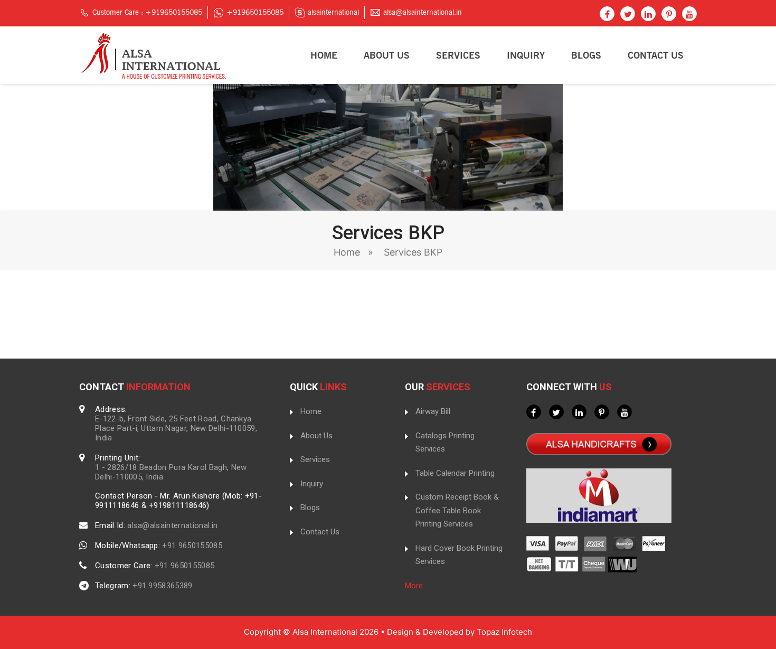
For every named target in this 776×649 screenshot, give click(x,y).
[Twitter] (627, 15)
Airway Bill (432, 411)
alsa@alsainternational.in (422, 12)
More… (416, 585)
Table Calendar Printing (455, 473)
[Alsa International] (152, 54)
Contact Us (656, 55)
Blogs (586, 55)
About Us (387, 55)
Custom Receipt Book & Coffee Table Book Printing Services (457, 510)
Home (323, 55)
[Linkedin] (648, 15)
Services (458, 55)
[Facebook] (607, 15)
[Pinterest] (668, 15)
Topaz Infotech (504, 632)
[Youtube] (689, 15)
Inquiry (526, 55)
